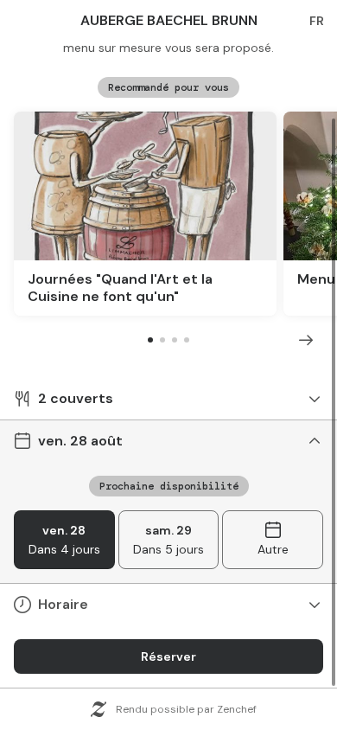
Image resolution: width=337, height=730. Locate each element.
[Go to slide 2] (162, 340)
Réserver (168, 656)
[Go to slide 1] (150, 340)
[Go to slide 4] (186, 340)
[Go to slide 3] (174, 340)
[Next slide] (306, 340)
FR (316, 21)
